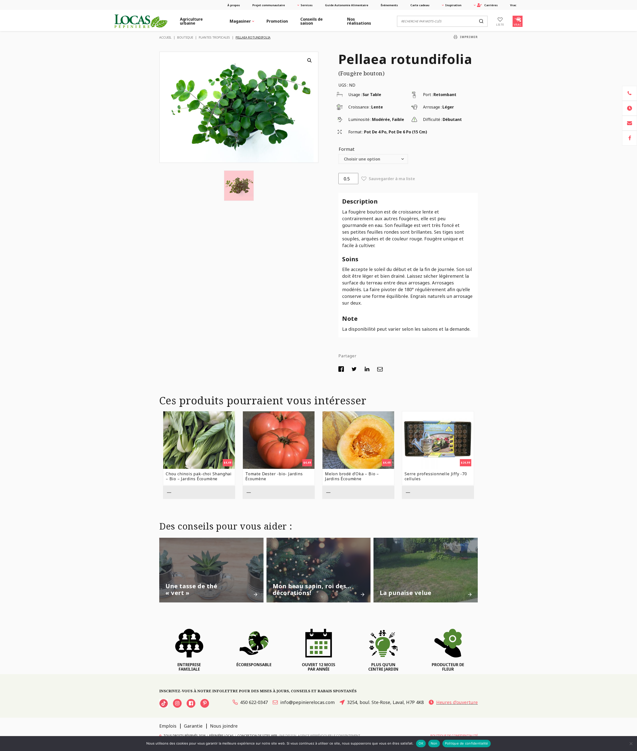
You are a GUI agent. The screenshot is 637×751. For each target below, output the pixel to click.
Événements (389, 5)
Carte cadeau (419, 5)
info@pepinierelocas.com (307, 702)
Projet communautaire (268, 5)
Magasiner (240, 21)
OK (421, 743)
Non (434, 743)
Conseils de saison (311, 21)
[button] (309, 60)
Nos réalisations (359, 21)
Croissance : (359, 107)
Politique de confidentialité (466, 743)
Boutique (185, 37)
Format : (355, 132)
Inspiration (453, 5)
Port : (428, 94)
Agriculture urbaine (191, 21)
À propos (233, 5)
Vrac (513, 5)
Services (307, 5)
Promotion (277, 21)
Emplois (167, 726)
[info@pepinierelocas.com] (629, 123)
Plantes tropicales (214, 37)
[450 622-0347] (629, 93)
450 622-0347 (254, 702)
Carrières (491, 5)
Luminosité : (359, 119)
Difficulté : (432, 119)
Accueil (165, 37)
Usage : (355, 94)
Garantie (193, 726)
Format (347, 149)
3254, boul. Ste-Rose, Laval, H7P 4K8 (385, 702)
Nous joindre (224, 726)
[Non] (630, 743)
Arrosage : (432, 107)
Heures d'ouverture (457, 702)
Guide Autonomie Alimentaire (346, 5)
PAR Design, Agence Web (297, 736)
